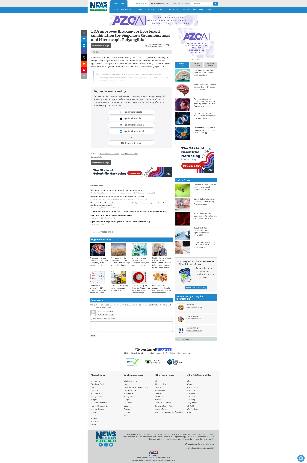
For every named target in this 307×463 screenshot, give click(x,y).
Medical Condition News (109, 153)
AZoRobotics (191, 393)
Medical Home (119, 4)
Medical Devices (97, 409)
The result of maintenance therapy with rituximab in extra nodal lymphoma (116, 190)
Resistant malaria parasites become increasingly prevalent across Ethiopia (205, 187)
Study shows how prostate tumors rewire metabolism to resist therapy (204, 130)
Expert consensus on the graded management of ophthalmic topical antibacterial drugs (120, 222)
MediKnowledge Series (100, 403)
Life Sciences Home (138, 4)
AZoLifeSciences (193, 409)
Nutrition (190, 304)
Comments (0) (96, 157)
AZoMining (191, 400)
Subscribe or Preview (194, 307)
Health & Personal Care (100, 406)
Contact (158, 400)
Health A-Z (95, 390)
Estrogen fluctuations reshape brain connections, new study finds (205, 115)
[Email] (84, 76)
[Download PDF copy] (84, 33)
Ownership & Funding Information (169, 412)
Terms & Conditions (163, 403)
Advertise (159, 396)
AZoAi (189, 412)
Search (158, 387)
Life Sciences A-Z (130, 390)
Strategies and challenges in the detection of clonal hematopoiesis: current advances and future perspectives (128, 211)
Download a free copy (196, 287)
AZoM (189, 381)
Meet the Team (161, 384)
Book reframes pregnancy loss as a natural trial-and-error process (204, 244)
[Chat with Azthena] (301, 458)
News (93, 387)
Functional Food (97, 384)
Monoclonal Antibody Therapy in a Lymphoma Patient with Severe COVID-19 (117, 196)
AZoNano (190, 384)
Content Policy (161, 409)
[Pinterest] (84, 70)
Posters (94, 418)
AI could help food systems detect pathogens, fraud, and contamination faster (140, 261)
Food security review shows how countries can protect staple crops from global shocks (120, 261)
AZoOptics (191, 390)
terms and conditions (205, 434)
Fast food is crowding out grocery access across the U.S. (119, 287)
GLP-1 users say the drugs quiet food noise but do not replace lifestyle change (141, 289)
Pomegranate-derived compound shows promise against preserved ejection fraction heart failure (204, 102)
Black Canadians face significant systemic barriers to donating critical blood (205, 215)
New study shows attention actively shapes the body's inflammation (205, 87)
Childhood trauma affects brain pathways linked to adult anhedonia (204, 72)
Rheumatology (192, 328)
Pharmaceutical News (129, 153)
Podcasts (94, 421)
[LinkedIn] (84, 45)
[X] (84, 57)
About (157, 381)
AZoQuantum (192, 403)
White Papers (96, 393)
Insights (94, 400)
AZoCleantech (192, 387)
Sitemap (158, 393)
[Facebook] (84, 51)
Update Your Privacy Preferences (200, 444)
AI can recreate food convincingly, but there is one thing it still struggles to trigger (99, 261)
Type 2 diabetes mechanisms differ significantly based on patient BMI (203, 231)
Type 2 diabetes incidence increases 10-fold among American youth (204, 201)
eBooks (94, 415)
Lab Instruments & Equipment (136, 387)
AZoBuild (190, 406)
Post (93, 335)
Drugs (93, 412)
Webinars (128, 403)
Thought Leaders (97, 396)
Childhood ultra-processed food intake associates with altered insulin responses (161, 289)
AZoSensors (191, 396)
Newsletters (160, 390)
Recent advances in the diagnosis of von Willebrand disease (111, 215)
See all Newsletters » (185, 339)
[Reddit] (84, 64)
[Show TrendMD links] (172, 232)
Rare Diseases (192, 316)
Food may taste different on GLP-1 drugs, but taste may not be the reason (98, 289)
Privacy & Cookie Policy (164, 406)
